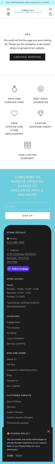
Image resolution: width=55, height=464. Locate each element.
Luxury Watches (15, 338)
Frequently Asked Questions (22, 370)
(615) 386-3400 (15, 242)
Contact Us (12, 380)
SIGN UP (27, 215)
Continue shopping (27, 57)
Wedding (11, 333)
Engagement (13, 322)
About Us (12, 359)
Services (11, 407)
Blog (9, 375)
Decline (19, 455)
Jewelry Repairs (15, 412)
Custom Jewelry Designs (20, 417)
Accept (10, 455)
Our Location (13, 386)
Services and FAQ (16, 343)
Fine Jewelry (13, 327)
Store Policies (14, 401)
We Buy (11, 364)
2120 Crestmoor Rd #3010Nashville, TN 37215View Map (21, 257)
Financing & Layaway (17, 423)
